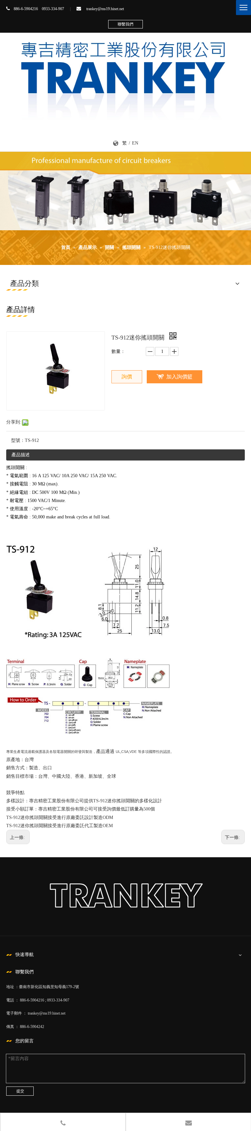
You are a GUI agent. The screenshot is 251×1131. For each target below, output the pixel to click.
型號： (18, 440)
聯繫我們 (125, 24)
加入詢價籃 (179, 376)
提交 (20, 1091)
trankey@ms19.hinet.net (105, 9)
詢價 (127, 376)
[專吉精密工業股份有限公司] (125, 77)
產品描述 (20, 454)
